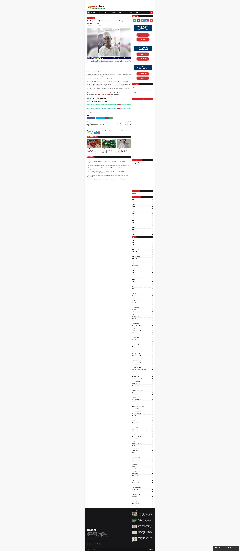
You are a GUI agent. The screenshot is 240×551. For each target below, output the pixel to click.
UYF (143, 286)
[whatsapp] (134, 20)
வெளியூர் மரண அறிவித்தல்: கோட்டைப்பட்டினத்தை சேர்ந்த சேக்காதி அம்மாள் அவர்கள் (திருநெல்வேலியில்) (107, 150)
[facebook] (147, 1)
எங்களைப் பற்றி (89, 0)
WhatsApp (143, 288)
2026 (143, 199)
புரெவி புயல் (143, 429)
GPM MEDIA (94, 549)
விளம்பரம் (143, 485)
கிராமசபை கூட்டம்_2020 (143, 355)
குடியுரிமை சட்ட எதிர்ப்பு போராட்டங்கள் (143, 369)
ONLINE (143, 268)
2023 (143, 206)
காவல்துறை (143, 348)
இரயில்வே (143, 314)
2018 (143, 218)
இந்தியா (143, 309)
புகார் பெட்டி (143, 425)
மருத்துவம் (143, 441)
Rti (143, 270)
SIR (143, 274)
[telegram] (90, 544)
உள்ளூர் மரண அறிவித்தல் (143, 330)
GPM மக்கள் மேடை (143, 251)
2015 (143, 225)
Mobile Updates (143, 265)
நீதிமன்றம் (143, 420)
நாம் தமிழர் (143, 415)
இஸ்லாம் (143, 318)
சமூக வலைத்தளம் (143, 385)
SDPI (143, 272)
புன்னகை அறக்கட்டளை (143, 431)
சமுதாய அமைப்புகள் (143, 383)
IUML (143, 261)
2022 (143, 208)
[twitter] (149, 1)
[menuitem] (88, 12)
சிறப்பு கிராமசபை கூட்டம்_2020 (143, 390)
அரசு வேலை (143, 300)
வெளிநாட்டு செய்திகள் (143, 489)
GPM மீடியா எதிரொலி (143, 256)
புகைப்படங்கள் (143, 427)
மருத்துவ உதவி (143, 438)
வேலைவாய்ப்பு (143, 496)
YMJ (143, 291)
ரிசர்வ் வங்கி (143, 464)
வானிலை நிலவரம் (143, 473)
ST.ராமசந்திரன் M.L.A (143, 277)
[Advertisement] (109, 68)
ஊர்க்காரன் (89, 25)
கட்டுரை (143, 339)
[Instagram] (97, 133)
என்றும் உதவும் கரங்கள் (143, 334)
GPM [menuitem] (123, 12)
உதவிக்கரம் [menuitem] (114, 12)
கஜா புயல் (143, 346)
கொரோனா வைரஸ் (143, 376)
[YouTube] (99, 133)
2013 (143, 229)
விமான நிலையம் (143, 478)
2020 (143, 213)
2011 (143, 234)
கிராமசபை (143, 351)
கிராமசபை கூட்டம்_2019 (143, 353)
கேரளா (143, 371)
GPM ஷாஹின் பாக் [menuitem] (130, 12)
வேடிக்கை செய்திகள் (143, 494)
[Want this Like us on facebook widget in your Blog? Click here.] (238, 549)
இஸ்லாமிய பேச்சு (143, 316)
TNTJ (143, 284)
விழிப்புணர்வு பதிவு (143, 482)
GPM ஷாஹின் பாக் (143, 258)
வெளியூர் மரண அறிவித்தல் (94, 16)
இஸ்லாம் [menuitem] (136, 12)
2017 (143, 220)
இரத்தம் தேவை (143, 311)
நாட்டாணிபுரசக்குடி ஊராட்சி (143, 413)
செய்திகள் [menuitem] (93, 12)
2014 (143, 227)
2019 (143, 215)
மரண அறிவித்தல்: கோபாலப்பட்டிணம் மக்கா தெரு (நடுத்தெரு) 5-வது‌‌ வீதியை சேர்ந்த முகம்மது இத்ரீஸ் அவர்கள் (145, 538)
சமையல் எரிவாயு (143, 388)
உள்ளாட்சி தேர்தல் (143, 323)
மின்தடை (143, 452)
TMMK (143, 281)
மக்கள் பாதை (143, 434)
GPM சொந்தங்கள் (143, 247)
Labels (134, 237)
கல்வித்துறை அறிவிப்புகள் (143, 344)
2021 (143, 211)
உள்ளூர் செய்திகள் (143, 328)
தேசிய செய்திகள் (143, 404)
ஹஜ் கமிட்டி (143, 505)
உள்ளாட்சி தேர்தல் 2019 (143, 325)
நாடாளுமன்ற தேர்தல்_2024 (143, 411)
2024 (143, 204)
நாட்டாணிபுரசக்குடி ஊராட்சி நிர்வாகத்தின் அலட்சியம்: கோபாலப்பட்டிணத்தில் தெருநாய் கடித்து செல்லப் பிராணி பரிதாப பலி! (145, 514)
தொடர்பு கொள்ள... (95, 0)
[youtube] (152, 1)
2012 (143, 232)
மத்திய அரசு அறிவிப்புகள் (143, 436)
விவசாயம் (143, 480)
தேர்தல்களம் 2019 (143, 408)
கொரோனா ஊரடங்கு (143, 374)
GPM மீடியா (143, 254)
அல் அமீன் (143, 302)
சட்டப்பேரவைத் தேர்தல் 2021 (143, 378)
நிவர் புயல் (143, 418)
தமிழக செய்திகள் (143, 394)
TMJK (143, 279)
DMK (143, 244)
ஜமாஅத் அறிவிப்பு (143, 501)
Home (88, 16)
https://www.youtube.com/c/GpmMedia (99, 101)
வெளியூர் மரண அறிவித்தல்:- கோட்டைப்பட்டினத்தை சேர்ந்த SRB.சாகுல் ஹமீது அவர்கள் (122, 150)
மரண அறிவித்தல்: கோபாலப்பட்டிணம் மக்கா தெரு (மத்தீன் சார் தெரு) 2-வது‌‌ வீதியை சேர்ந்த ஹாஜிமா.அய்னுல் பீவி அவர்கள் (145, 520)
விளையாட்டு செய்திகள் (143, 487)
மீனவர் (143, 455)
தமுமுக (143, 397)
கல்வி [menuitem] (120, 12)
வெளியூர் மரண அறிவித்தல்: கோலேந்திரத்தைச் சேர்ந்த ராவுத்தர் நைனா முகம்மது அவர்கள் (93, 150)
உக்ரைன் (143, 321)
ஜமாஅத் (143, 498)
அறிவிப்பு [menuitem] (99, 12)
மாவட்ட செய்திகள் (143, 450)
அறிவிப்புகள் (143, 304)
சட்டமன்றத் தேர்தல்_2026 (143, 381)
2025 (143, 202)
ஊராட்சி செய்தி (143, 332)
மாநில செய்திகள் (143, 448)
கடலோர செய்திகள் (143, 337)
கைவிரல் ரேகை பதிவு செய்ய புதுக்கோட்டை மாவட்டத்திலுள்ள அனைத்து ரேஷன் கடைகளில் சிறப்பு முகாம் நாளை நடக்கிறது (145, 526)
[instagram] (151, 1)
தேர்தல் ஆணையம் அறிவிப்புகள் (143, 406)
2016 (143, 222)
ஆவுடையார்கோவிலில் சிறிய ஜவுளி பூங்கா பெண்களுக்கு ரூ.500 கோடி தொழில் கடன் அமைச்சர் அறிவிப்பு (145, 532)
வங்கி (143, 466)
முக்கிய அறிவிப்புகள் (143, 457)
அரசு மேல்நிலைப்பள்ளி (143, 298)
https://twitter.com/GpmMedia (99, 98)
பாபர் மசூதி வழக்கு (143, 422)
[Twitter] (96, 133)
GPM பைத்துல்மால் (143, 249)
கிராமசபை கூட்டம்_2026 (143, 367)
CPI (143, 242)
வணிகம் (143, 468)
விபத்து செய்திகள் (143, 475)
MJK (143, 263)
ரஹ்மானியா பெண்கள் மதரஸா (143, 461)
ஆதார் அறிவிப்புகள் (143, 307)
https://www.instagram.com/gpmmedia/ (102, 100)
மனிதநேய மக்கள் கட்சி (143, 443)
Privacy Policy (151, 549)
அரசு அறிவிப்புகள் (143, 295)
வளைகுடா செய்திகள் (143, 471)
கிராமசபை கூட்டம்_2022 (143, 360)
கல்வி (143, 341)
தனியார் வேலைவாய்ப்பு (143, 399)
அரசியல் (143, 293)
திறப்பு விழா (143, 401)
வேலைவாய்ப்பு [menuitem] (106, 12)
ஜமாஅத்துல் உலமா (143, 503)
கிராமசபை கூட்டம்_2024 (143, 364)
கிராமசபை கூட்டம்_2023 (143, 362)
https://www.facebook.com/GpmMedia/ (102, 97)
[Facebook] (94, 133)
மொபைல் (143, 459)
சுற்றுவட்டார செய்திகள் (143, 392)
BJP (143, 240)
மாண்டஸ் (143, 445)
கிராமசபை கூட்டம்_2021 (143, 358)
